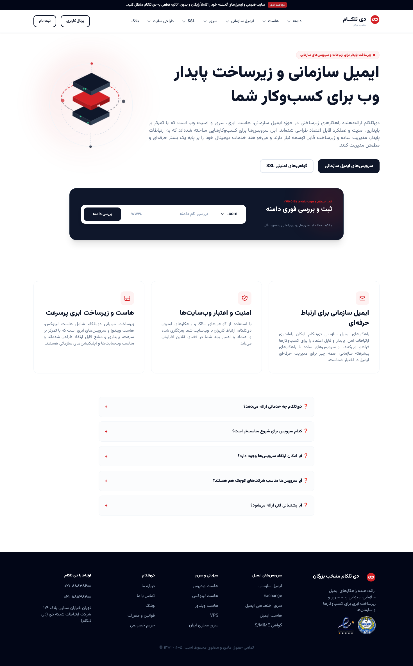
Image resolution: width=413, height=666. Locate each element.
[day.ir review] (367, 625)
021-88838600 (77, 586)
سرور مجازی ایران (203, 625)
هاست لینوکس (205, 595)
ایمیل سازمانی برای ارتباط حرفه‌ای (335, 318)
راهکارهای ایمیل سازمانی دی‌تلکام (338, 334)
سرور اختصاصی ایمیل (263, 605)
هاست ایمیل (271, 615)
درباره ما (148, 586)
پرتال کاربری (75, 21)
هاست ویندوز (206, 605)
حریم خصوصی (142, 625)
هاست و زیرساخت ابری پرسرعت (90, 313)
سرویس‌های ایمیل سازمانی (349, 166)
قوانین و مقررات (141, 615)
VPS (214, 615)
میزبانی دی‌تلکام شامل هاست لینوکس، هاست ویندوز (89, 327)
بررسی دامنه (102, 214)
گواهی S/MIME (268, 625)
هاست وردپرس (205, 586)
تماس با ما (146, 595)
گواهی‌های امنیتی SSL (286, 166)
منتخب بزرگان (359, 25)
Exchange (273, 595)
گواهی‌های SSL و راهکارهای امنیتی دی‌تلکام (207, 327)
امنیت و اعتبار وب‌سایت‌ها (215, 313)
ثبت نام (45, 21)
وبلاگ (150, 605)
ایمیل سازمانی (270, 586)
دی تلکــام (354, 19)
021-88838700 (77, 597)
